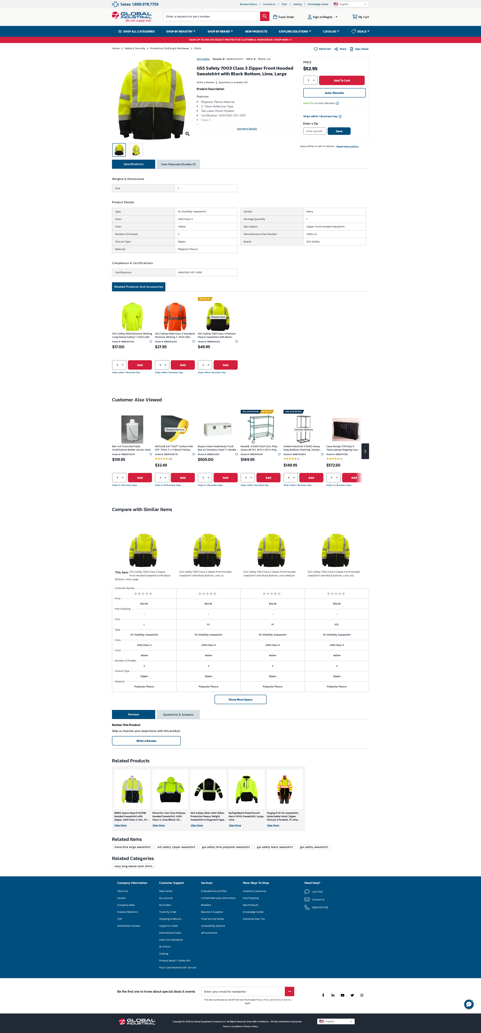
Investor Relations (127, 912)
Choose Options (175, 430)
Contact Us (269, 4)
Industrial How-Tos (254, 919)
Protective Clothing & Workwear (169, 48)
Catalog (297, 4)
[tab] (133, 164)
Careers (121, 898)
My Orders (165, 905)
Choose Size (218, 317)
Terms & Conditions (233, 1026)
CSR (119, 919)
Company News (126, 905)
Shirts (197, 48)
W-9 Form (165, 947)
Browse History (248, 4)
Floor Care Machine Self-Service (177, 968)
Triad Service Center (212, 919)
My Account (166, 898)
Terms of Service (283, 999)
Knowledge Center (318, 4)
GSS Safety (203, 59)
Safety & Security (134, 48)
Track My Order (168, 912)
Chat (284, 4)
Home (115, 48)
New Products (250, 905)
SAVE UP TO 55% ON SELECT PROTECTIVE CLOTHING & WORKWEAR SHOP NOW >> (240, 40)
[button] (350, 4)
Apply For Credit (168, 926)
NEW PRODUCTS (256, 31)
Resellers (206, 905)
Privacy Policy (263, 999)
